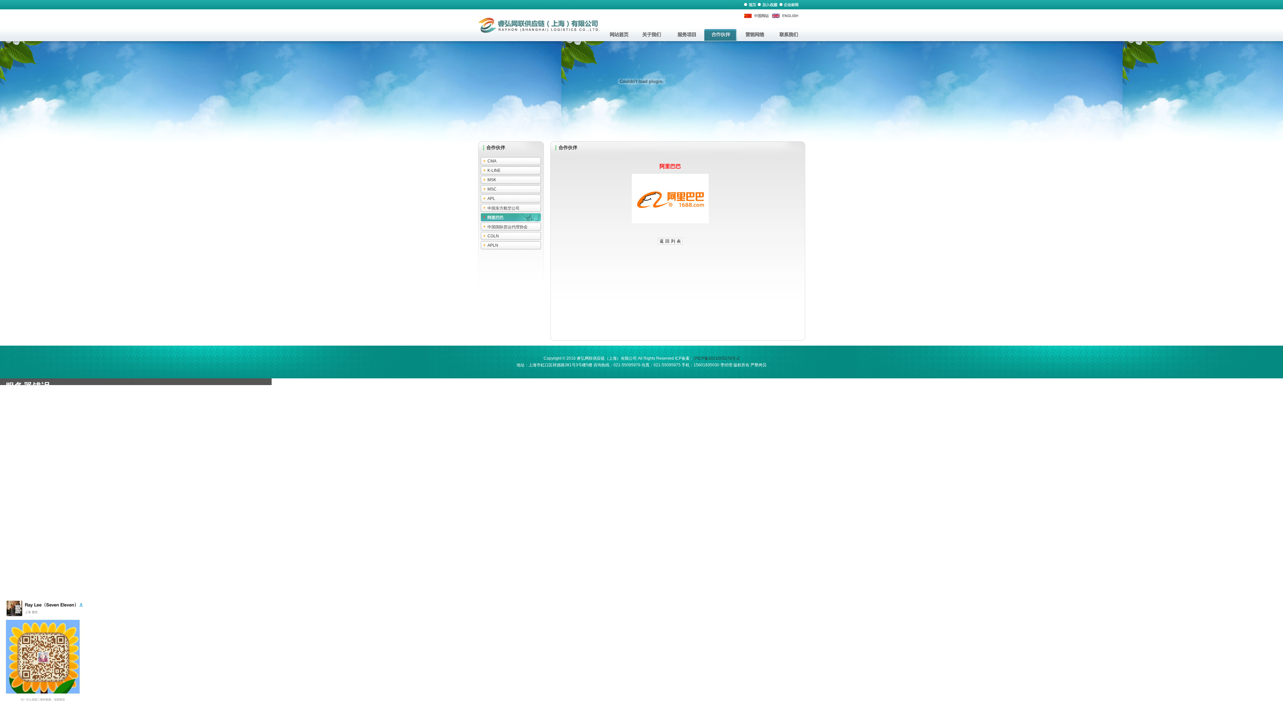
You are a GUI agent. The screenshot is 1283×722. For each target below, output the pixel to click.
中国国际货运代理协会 (507, 227)
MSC (491, 189)
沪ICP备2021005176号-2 (716, 358)
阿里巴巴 (495, 217)
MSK (491, 179)
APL (491, 198)
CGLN (493, 236)
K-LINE (494, 170)
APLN (492, 245)
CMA (491, 161)
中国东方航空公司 (503, 208)
